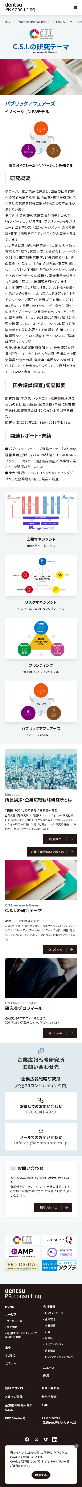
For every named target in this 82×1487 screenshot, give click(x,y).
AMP (44, 1405)
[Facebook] (27, 1439)
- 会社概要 (49, 1325)
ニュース (48, 1367)
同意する (41, 1475)
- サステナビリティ (53, 1344)
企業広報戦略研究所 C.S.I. (19, 1407)
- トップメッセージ (53, 1313)
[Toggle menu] (75, 7)
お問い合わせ (50, 1388)
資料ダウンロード (17, 1388)
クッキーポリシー (56, 1461)
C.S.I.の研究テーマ (62, 22)
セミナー (10, 1363)
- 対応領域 (11, 1327)
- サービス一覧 (13, 1320)
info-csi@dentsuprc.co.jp (40, 1142)
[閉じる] (76, 1445)
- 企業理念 (49, 1319)
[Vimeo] (45, 1439)
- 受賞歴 (48, 1338)
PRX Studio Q (15, 1418)
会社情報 (49, 1306)
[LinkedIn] (54, 1439)
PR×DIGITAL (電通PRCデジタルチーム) (58, 1420)
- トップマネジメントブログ (58, 1357)
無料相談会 (49, 1396)
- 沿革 (46, 1331)
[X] (36, 1439)
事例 (8, 1348)
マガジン (11, 1355)
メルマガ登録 (13, 1396)
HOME (8, 22)
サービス (11, 1314)
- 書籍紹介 (49, 1350)
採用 (46, 1375)
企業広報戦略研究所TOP (32, 22)
